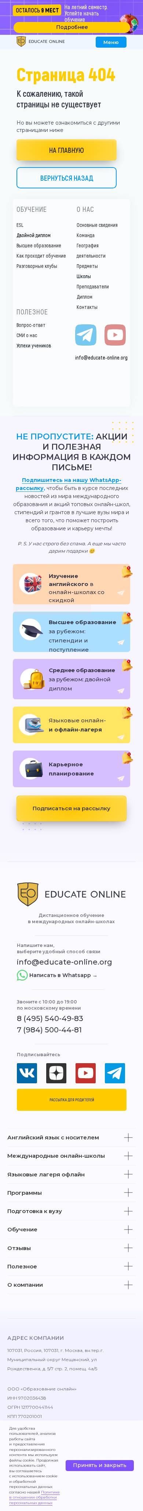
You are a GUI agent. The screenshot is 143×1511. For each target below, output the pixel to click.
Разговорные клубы (36, 266)
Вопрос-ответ (30, 325)
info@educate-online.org (101, 357)
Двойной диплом (33, 235)
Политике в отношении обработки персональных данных (34, 1497)
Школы (84, 276)
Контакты (87, 307)
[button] (72, 27)
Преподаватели (93, 286)
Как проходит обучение (41, 256)
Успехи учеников (33, 345)
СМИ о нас (26, 335)
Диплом (84, 297)
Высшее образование (38, 245)
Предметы (87, 266)
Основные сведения (97, 225)
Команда (86, 235)
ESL (19, 225)
